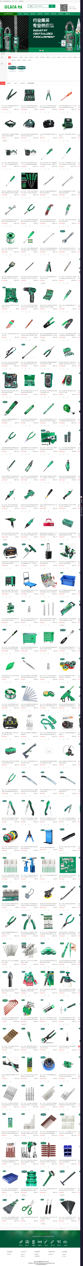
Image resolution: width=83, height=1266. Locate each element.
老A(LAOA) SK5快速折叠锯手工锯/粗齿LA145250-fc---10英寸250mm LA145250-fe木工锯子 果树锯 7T (29, 820)
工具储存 (21, 57)
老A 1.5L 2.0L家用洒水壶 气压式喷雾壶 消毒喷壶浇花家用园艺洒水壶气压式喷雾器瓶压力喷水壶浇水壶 (67, 991)
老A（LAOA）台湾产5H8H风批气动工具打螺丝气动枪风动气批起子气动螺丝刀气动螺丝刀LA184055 (10, 506)
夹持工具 (26, 13)
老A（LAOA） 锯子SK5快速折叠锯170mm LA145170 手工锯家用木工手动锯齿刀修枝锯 (67, 820)
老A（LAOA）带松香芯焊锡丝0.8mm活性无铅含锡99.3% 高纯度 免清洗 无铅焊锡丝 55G (10, 706)
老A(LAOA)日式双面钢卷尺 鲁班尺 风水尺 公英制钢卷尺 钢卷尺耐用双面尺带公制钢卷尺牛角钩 (67, 421)
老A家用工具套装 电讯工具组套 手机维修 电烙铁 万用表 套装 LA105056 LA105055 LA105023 (67, 364)
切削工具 (61, 13)
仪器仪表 (19, 60)
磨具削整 (75, 57)
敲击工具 (64, 57)
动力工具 (54, 57)
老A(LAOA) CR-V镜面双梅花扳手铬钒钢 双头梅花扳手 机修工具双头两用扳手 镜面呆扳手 (48, 250)
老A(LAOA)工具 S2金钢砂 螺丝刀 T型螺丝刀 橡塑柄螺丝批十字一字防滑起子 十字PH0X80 (29, 563)
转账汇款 (23, 1256)
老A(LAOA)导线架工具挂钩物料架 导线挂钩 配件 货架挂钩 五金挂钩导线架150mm (29, 905)
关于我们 (64, 1256)
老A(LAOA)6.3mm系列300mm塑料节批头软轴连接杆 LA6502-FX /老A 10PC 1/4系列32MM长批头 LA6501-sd (29, 278)
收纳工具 (40, 13)
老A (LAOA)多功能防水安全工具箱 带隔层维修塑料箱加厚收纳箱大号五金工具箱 (29, 1190)
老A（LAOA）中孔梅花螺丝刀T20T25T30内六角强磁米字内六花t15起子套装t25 (67, 164)
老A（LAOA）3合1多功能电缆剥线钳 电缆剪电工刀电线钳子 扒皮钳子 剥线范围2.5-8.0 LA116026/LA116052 (29, 478)
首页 (20, 13)
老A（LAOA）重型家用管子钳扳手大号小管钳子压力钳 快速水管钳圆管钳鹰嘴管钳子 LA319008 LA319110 (29, 1048)
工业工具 (29, 60)
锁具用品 (13, 60)
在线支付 (23, 1254)
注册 (16, 1)
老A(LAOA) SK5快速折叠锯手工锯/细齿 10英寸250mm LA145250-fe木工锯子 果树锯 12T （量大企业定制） (10, 820)
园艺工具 (54, 13)
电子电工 (47, 13)
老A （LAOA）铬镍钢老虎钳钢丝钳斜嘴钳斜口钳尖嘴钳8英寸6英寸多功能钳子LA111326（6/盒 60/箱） (29, 221)
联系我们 (64, 1254)
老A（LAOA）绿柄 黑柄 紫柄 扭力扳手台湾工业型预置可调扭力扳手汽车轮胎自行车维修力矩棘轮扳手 (29, 364)
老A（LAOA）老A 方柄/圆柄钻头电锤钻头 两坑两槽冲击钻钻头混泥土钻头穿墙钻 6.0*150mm (48, 934)
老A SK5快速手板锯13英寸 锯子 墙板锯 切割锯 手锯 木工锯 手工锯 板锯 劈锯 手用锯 (29, 791)
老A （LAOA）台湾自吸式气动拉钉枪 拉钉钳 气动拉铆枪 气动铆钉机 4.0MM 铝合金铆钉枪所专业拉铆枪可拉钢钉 (29, 877)
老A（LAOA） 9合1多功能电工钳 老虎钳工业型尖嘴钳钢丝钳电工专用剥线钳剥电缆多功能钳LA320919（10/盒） (48, 107)
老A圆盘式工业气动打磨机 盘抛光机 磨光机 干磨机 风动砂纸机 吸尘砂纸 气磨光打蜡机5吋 (48, 905)
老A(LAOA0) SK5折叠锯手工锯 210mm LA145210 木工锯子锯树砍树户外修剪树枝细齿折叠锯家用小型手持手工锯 (48, 820)
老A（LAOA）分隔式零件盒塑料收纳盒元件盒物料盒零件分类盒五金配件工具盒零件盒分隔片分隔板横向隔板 (10, 1190)
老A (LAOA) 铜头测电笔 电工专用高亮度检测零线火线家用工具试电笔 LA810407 (67, 962)
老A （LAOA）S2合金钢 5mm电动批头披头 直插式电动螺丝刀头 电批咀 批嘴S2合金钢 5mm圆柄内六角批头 (29, 1105)
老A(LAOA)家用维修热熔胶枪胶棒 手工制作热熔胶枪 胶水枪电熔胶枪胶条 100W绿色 (67, 706)
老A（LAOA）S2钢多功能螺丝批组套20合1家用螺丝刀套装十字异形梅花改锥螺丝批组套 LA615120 (29, 250)
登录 (13, 1)
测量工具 (68, 13)
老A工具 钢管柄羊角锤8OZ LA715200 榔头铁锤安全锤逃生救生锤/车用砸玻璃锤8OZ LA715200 (67, 1019)
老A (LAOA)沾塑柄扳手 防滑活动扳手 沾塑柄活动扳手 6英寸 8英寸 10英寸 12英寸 (10, 278)
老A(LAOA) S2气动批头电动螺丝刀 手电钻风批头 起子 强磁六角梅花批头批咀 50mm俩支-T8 (10, 1133)
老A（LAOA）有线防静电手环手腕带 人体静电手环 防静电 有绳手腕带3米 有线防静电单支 (48, 734)
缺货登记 (5, 140)
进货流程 (9, 1254)
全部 (9, 57)
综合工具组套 (14, 57)
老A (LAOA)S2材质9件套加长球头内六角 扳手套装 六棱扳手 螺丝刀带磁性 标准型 (48, 221)
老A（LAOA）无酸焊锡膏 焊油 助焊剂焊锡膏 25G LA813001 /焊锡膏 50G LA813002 (48, 706)
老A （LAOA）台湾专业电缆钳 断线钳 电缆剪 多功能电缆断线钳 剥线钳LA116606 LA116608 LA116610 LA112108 (10, 791)
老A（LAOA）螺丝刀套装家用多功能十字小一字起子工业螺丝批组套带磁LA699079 (10, 164)
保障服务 (37, 1254)
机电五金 (59, 57)
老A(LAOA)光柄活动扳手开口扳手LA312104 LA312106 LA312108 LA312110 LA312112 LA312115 (67, 250)
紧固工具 (31, 57)
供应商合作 (50, 1254)
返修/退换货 (37, 1256)
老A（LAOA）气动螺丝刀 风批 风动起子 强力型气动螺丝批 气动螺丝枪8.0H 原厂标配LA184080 (29, 535)
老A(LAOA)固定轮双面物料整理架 (47, 847)
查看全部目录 (9, 13)
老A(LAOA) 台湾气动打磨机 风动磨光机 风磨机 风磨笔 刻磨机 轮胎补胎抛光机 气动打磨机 (67, 478)
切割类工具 (42, 57)
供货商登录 (20, 1)
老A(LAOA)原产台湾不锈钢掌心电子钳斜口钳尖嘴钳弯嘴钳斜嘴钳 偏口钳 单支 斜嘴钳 (29, 934)
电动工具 (33, 13)
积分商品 (24, 60)
